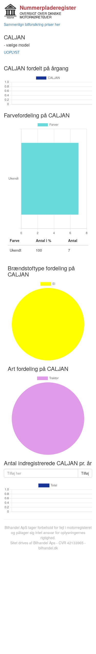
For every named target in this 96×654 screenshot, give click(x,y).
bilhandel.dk (48, 547)
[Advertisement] (48, 601)
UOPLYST (12, 52)
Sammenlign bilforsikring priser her (32, 24)
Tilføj (85, 473)
